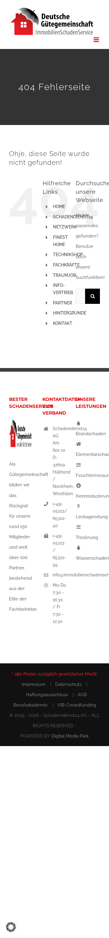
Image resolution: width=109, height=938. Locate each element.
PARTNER (62, 303)
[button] (11, 927)
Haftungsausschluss (47, 694)
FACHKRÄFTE (66, 264)
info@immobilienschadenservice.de (60, 574)
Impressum (33, 684)
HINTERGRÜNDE (69, 313)
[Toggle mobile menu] (97, 39)
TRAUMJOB (64, 275)
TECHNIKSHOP (68, 254)
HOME (59, 206)
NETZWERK (65, 226)
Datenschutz (68, 684)
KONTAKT (62, 323)
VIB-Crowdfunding (76, 705)
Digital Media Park (70, 736)
